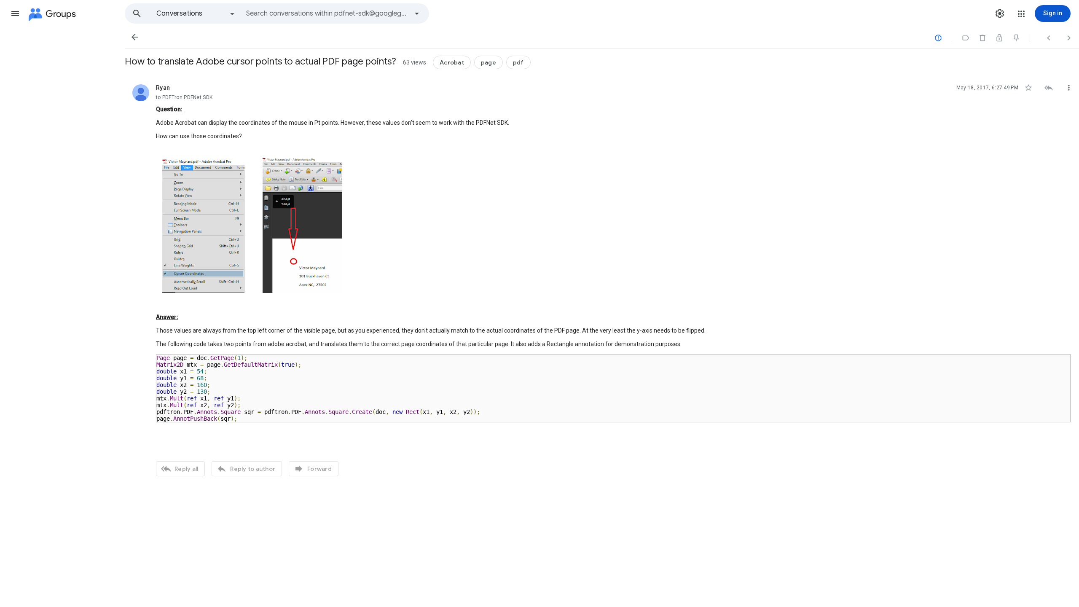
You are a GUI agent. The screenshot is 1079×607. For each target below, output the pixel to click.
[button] (15, 13)
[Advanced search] (417, 13)
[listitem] (602, 279)
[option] (196, 13)
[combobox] (327, 13)
